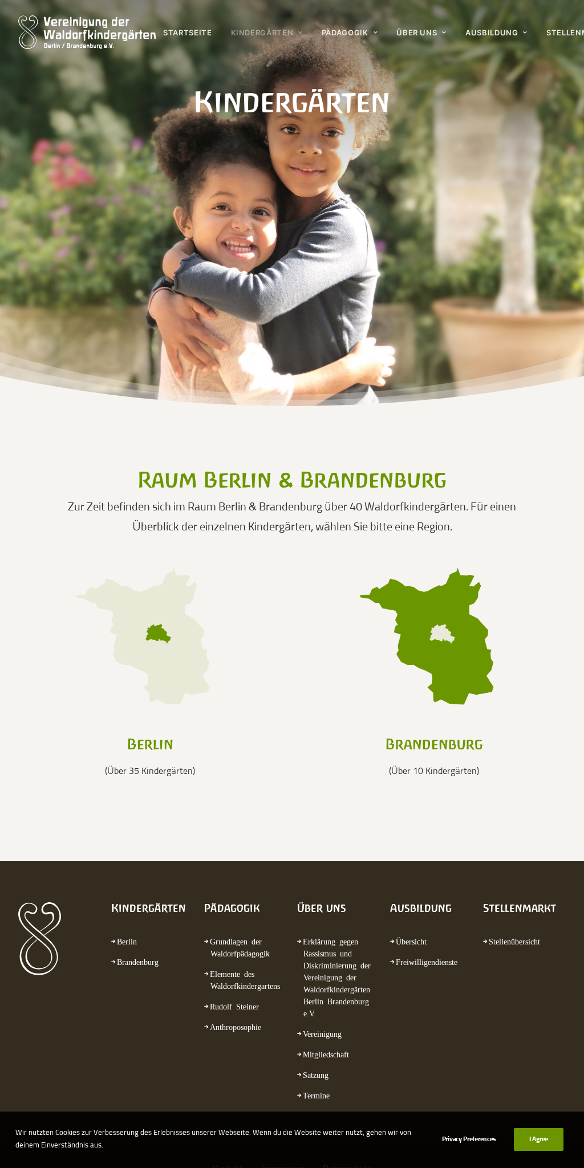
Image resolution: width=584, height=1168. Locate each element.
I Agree (538, 1139)
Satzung (315, 1074)
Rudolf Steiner (234, 1006)
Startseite (187, 32)
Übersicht (411, 941)
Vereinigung (322, 1033)
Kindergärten (262, 32)
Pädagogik (345, 32)
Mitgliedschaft (326, 1054)
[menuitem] (191, 32)
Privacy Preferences (469, 1139)
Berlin (127, 941)
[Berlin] (150, 637)
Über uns (416, 32)
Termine (316, 1095)
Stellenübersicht (514, 941)
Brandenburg (138, 962)
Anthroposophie (235, 1027)
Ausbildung (491, 32)
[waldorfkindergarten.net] (87, 32)
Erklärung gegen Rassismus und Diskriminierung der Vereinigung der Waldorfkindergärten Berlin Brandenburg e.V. (337, 977)
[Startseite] (47, 938)
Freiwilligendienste (426, 962)
